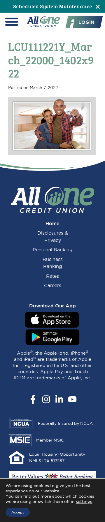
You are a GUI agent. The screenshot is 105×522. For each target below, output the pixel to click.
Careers (52, 285)
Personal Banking (53, 249)
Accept (17, 512)
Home (53, 223)
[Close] (98, 6)
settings (84, 501)
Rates (52, 276)
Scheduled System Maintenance (52, 6)
